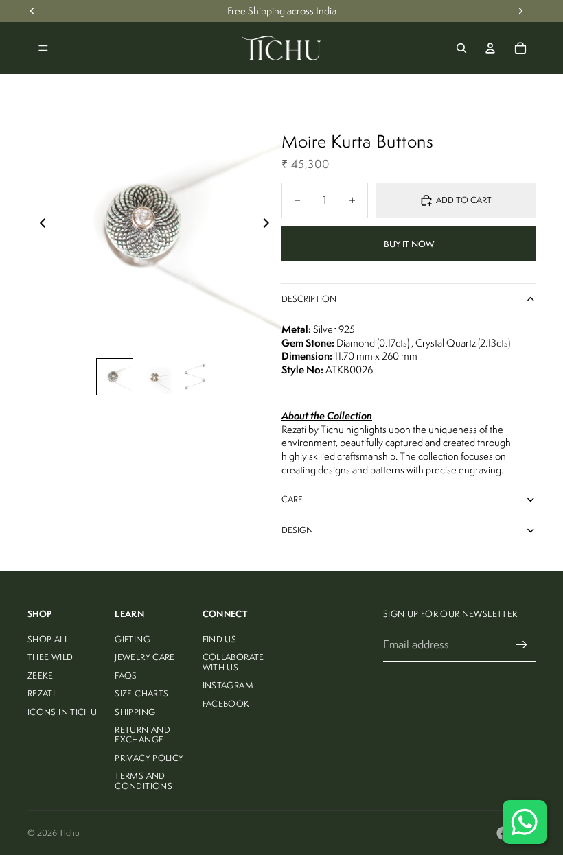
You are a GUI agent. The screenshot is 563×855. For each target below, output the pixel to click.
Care (292, 499)
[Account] (490, 48)
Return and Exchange (142, 734)
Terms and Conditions (143, 780)
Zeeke (40, 675)
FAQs (126, 675)
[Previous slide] (38, 225)
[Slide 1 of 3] (114, 377)
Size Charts (141, 693)
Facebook (226, 704)
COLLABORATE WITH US (233, 661)
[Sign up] (522, 645)
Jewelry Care (144, 657)
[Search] (461, 48)
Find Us (220, 639)
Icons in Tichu (62, 712)
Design (297, 530)
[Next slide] (270, 225)
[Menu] (43, 48)
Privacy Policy (149, 758)
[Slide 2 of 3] (154, 377)
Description (309, 299)
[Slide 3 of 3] (194, 377)
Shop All (48, 639)
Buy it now (409, 244)
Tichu (69, 833)
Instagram (228, 685)
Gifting (132, 639)
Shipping (135, 712)
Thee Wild (50, 657)
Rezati (41, 693)
